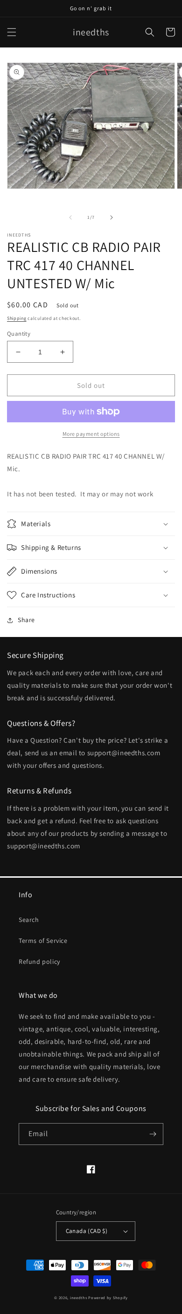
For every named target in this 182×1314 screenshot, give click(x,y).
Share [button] (26, 620)
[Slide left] (70, 217)
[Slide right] (111, 217)
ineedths (78, 1297)
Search (29, 919)
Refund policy (39, 961)
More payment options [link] (91, 433)
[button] (11, 32)
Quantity (18, 334)
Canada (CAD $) (87, 1231)
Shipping (17, 318)
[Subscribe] (152, 1134)
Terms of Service (43, 940)
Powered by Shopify (108, 1297)
